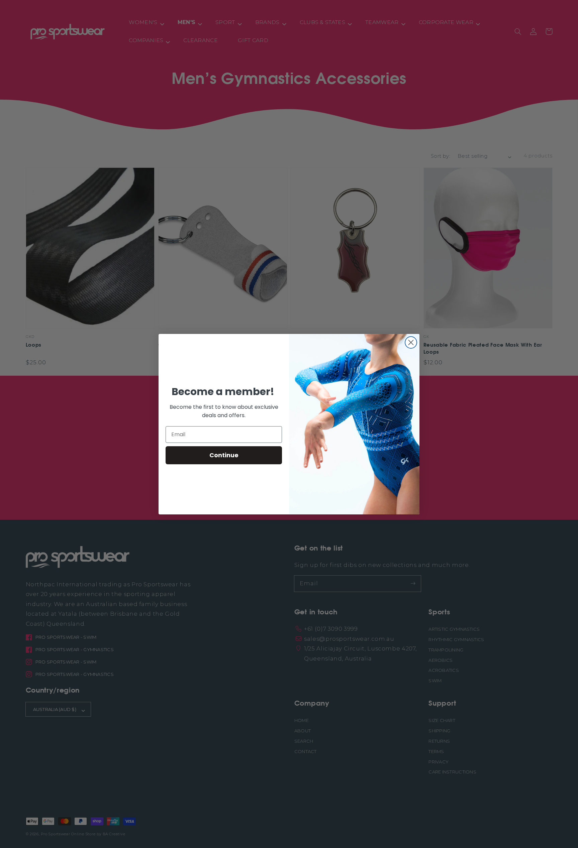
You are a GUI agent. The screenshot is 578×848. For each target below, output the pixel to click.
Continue (223, 455)
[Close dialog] (411, 342)
